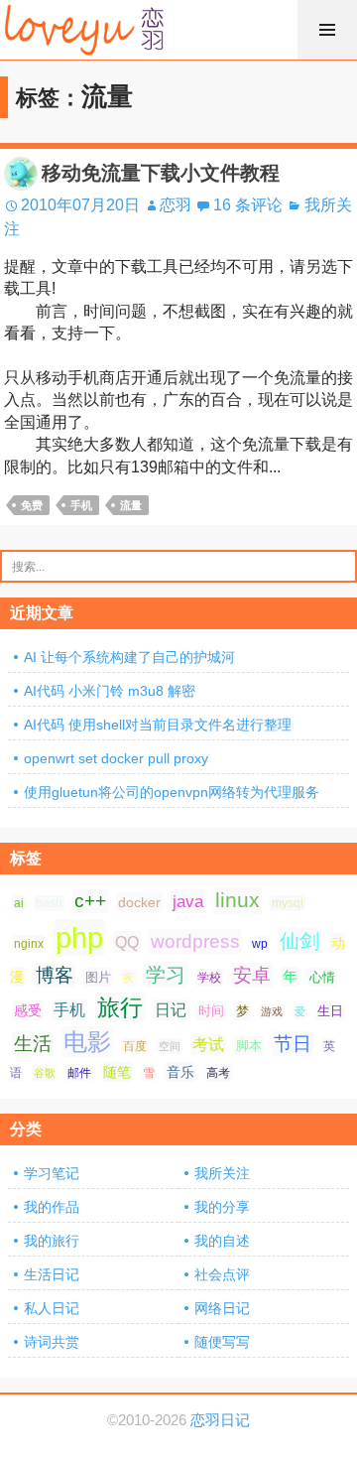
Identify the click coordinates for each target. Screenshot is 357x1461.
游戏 (272, 1011)
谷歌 (45, 1073)
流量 (131, 505)
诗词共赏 (51, 1342)
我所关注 (222, 1173)
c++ (90, 900)
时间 (211, 1010)
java (188, 901)
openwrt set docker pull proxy (116, 758)
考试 (208, 1044)
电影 (87, 1041)
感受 (28, 1010)
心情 (322, 977)
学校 (209, 978)
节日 (292, 1043)
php (79, 937)
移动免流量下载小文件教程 (161, 173)
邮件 (79, 1073)
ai (19, 903)
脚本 (249, 1045)
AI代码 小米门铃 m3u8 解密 (109, 691)
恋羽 (175, 205)
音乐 (180, 1072)
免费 (32, 505)
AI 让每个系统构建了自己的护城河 (129, 657)
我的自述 (222, 1241)
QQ (127, 942)
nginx (29, 944)
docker (139, 902)
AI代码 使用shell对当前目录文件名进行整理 (158, 724)
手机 (81, 505)
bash (49, 903)
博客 (54, 975)
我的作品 (51, 1207)
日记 (170, 1009)
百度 (135, 1046)
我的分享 (222, 1207)
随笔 (117, 1072)
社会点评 (222, 1274)
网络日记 (222, 1308)
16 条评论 (248, 205)
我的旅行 (51, 1241)
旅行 (120, 1007)
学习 (165, 975)
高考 (218, 1073)
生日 (330, 1010)
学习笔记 (51, 1173)
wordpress (195, 941)
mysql (287, 903)
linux (237, 900)
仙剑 (299, 941)
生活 (33, 1043)
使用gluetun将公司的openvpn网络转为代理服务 (171, 792)
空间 (169, 1046)
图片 (98, 977)
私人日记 (51, 1308)
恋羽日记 (220, 1420)
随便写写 (222, 1342)
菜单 (327, 30)
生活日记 (51, 1274)
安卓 (252, 975)
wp (260, 944)
